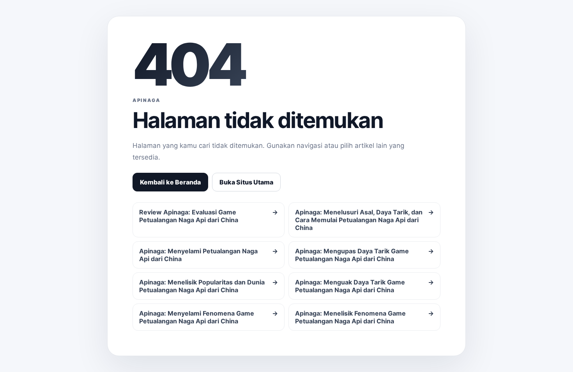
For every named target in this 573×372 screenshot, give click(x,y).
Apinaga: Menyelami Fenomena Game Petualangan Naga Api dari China (208, 317)
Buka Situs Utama (246, 182)
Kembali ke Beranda (170, 182)
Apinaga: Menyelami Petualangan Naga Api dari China (208, 255)
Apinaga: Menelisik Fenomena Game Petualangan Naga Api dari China (364, 317)
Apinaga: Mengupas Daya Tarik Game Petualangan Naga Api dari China (364, 255)
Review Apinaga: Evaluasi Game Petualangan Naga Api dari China (208, 216)
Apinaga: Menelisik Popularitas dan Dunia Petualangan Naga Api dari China (208, 286)
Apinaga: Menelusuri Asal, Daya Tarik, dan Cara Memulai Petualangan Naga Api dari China (364, 220)
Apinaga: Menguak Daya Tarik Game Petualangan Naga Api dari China (364, 286)
